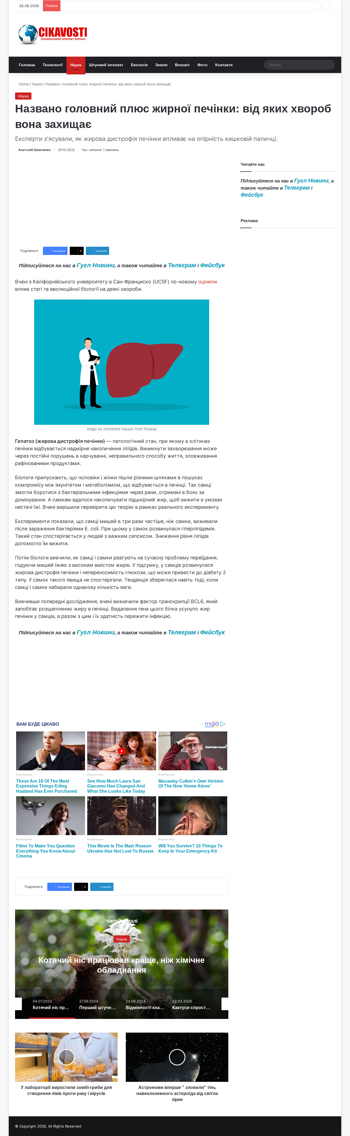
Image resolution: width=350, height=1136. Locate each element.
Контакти (224, 65)
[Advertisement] (121, 199)
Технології (53, 65)
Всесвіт (182, 65)
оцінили (207, 281)
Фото (202, 65)
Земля (161, 65)
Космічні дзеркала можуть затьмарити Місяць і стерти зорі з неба (121, 6)
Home (23, 84)
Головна (27, 65)
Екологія (139, 65)
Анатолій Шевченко (34, 150)
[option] (121, 964)
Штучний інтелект (106, 65)
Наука (75, 65)
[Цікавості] (53, 34)
